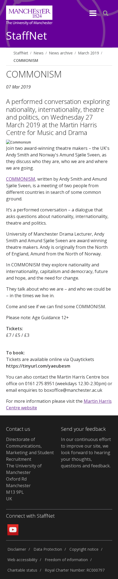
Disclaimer (16, 549)
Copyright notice (84, 549)
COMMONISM (25, 60)
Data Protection (47, 549)
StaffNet (26, 36)
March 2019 (88, 53)
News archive (61, 53)
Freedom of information (66, 559)
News (38, 53)
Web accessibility (22, 559)
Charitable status (22, 570)
